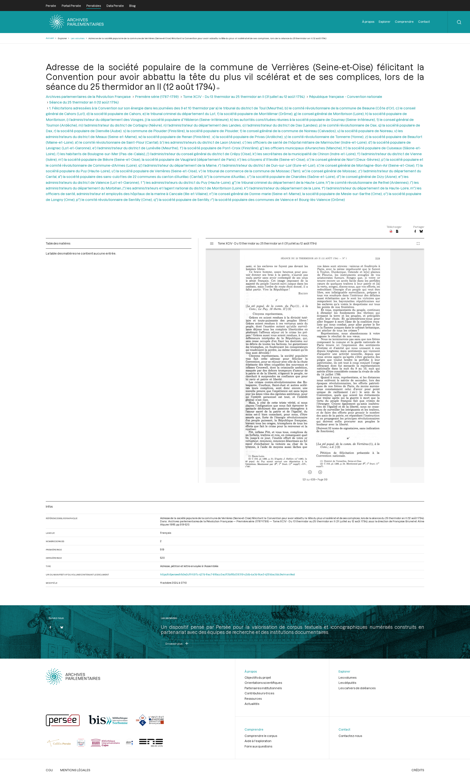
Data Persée (115, 5)
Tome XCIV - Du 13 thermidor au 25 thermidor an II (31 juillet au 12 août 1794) (244, 96)
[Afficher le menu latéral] (212, 243)
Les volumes (78, 38)
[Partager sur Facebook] (415, 231)
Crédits (417, 770)
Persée (51, 5)
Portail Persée (71, 5)
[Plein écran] (418, 243)
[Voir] (218, 86)
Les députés (347, 682)
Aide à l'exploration (258, 741)
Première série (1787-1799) (157, 96)
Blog (132, 5)
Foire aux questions (258, 746)
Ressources (253, 698)
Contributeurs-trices (259, 693)
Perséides (93, 5)
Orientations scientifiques (263, 682)
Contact (424, 21)
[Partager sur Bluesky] (421, 231)
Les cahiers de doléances (357, 688)
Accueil (50, 38)
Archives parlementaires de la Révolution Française (88, 96)
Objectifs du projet (258, 677)
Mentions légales (75, 770)
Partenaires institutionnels (263, 688)
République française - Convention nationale (345, 96)
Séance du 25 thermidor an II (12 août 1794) (84, 102)
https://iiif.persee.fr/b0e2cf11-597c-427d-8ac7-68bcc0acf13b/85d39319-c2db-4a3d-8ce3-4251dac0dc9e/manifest (227, 574)
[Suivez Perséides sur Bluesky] (61, 627)
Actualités (252, 703)
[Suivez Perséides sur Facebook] (50, 627)
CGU (49, 770)
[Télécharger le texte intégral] (397, 231)
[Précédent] (310, 472)
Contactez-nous (350, 735)
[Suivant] (320, 472)
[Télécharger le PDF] (391, 231)
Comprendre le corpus (261, 735)
